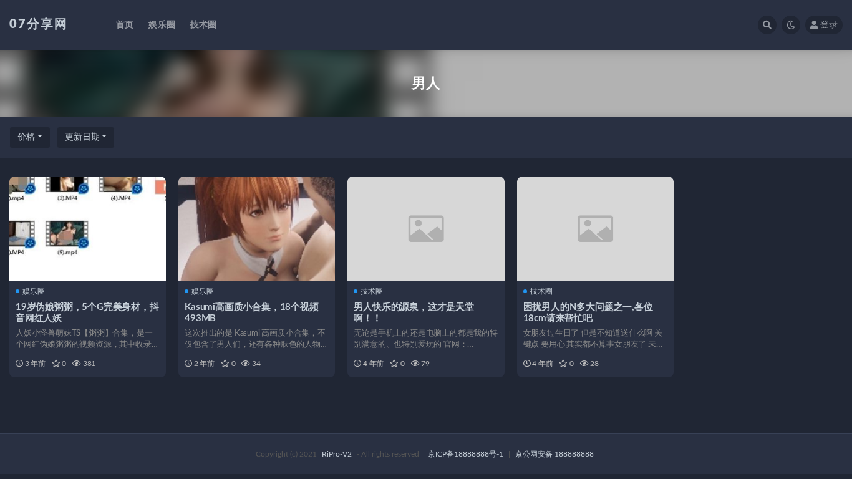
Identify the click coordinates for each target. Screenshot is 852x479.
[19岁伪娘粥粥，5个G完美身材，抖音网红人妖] (87, 229)
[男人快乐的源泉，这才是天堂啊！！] (425, 229)
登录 (829, 25)
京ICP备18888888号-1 (465, 454)
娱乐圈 (161, 25)
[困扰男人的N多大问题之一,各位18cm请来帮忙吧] (595, 229)
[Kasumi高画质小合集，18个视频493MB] (256, 229)
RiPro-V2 (337, 454)
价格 (26, 137)
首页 (124, 25)
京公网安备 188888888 (554, 454)
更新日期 (82, 137)
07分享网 (38, 24)
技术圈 (203, 25)
